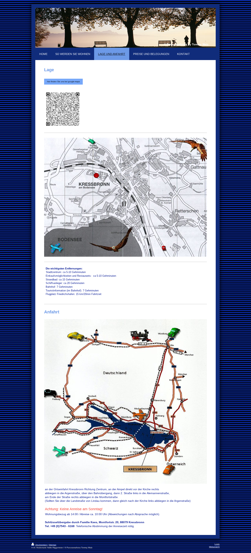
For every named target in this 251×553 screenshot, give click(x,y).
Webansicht (214, 547)
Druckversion (41, 545)
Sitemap (52, 545)
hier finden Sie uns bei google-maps (63, 81)
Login (217, 544)
